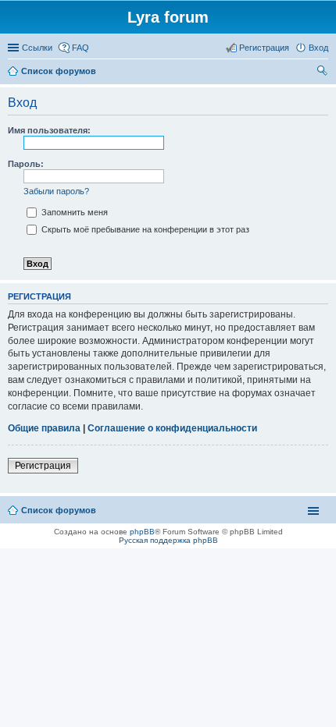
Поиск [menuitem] (323, 72)
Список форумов (58, 510)
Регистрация (43, 465)
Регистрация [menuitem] (264, 47)
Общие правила (44, 428)
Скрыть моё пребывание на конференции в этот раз (144, 229)
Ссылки (37, 47)
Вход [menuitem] (318, 47)
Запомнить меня (73, 212)
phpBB (142, 531)
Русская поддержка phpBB (168, 540)
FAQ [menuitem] (80, 47)
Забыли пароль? (56, 191)
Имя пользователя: (49, 130)
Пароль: (26, 163)
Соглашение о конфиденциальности (172, 428)
